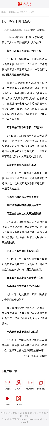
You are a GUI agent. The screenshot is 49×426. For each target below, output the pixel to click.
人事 (32, 12)
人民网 (3, 12)
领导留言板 (41, 389)
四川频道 (13, 12)
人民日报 (7, 389)
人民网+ (18, 389)
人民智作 (18, 405)
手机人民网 (29, 389)
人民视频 (7, 405)
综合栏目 (23, 12)
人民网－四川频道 (37, 30)
